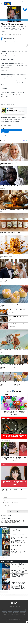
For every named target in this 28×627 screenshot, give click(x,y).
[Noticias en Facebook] (11, 606)
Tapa (3, 130)
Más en (8, 391)
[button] (25, 45)
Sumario (4, 132)
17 (8, 132)
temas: (3, 128)
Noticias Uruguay (10, 130)
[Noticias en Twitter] (13, 606)
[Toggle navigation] (2, 4)
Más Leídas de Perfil (7, 561)
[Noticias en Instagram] (8, 606)
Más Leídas (4, 527)
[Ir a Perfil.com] (25, 0)
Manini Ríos (18, 130)
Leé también (10, 108)
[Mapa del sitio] (19, 606)
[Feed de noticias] (16, 606)
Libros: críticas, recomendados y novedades (15, 111)
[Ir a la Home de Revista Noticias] (7, 4)
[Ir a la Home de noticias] (14, 603)
